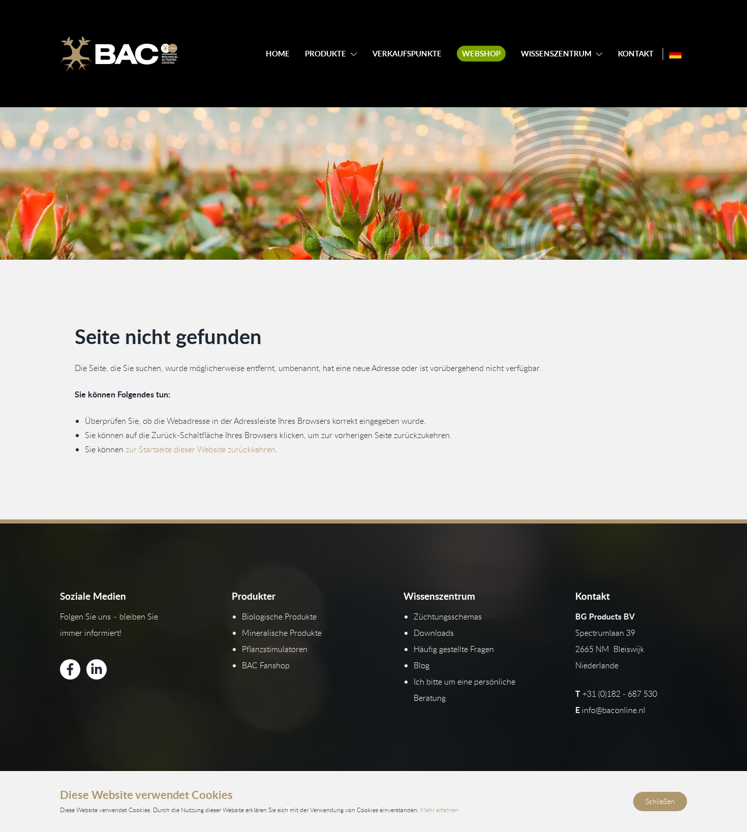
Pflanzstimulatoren (274, 649)
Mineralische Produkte (282, 632)
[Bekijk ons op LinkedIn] (96, 669)
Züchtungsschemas (448, 616)
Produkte (325, 53)
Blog (421, 665)
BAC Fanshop (266, 665)
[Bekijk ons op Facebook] (70, 669)
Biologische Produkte (279, 616)
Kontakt (635, 53)
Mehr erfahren (439, 810)
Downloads (434, 632)
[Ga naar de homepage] (119, 54)
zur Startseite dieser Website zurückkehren (200, 449)
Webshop (481, 53)
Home (278, 53)
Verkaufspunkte (407, 53)
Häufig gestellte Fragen (454, 649)
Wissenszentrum (556, 53)
